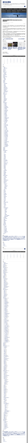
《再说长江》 (5, 405)
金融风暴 (5, 174)
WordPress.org (4, 441)
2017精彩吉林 (5, 425)
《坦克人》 (5, 210)
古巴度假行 (5, 86)
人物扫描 (4, 262)
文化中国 (5, 398)
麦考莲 (7, 240)
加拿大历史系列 (5, 267)
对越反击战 (5, 382)
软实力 (22, 239)
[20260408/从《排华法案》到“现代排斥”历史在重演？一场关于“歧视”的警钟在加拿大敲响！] (20, 44)
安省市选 (22, 237)
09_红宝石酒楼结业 (6, 330)
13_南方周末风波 (5, 146)
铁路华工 (5, 221)
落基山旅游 (5, 285)
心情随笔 (4, 77)
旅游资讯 (5, 399)
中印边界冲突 (5, 379)
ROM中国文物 (5, 177)
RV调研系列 (5, 152)
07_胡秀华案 (5, 312)
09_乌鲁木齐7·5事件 (6, 130)
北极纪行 (5, 84)
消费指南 (5, 167)
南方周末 (9, 237)
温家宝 (20, 238)
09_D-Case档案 (5, 128)
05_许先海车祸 (5, 307)
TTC (4, 153)
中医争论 (5, 155)
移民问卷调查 (5, 170)
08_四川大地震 (5, 121)
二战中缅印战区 (6, 381)
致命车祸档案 (4, 419)
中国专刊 (5, 290)
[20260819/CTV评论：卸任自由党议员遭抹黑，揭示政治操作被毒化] (5, 44)
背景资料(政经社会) (5, 150)
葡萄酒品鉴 (5, 100)
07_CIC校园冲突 (5, 311)
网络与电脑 (5, 217)
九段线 (18, 236)
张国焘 (4, 396)
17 (7, 256)
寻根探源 (5, 197)
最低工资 (12, 238)
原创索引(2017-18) (19, 10)
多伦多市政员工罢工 (6, 358)
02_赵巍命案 (5, 103)
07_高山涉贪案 (5, 315)
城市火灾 (5, 192)
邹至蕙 (24, 239)
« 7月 (3, 64)
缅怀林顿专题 (5, 99)
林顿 (16, 238)
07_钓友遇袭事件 (5, 314)
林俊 (14, 238)
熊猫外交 (24, 238)
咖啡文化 (5, 190)
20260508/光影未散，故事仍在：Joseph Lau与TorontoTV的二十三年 (15, 48)
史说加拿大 (5, 269)
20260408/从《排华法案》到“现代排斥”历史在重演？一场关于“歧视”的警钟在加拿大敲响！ (20, 48)
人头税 (19, 236)
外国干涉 (5, 357)
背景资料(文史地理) (5, 175)
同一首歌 (18, 237)
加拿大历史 (5, 268)
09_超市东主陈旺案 (6, 331)
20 (17, 256)
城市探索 (5, 191)
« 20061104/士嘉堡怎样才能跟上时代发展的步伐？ (8, 39)
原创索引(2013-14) (9, 10)
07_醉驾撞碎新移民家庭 (6, 313)
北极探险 (5, 400)
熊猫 (22, 238)
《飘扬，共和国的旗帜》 (7, 215)
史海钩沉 (5, 378)
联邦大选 (5, 171)
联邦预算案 (5, 172)
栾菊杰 (17, 238)
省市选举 (5, 168)
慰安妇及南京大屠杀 (6, 397)
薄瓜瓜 (14, 239)
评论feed (4, 440)
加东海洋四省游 (5, 83)
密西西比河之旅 (5, 87)
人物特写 (4, 264)
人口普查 (5, 352)
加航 (3, 237)
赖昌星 (18, 239)
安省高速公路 (5, 196)
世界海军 (5, 373)
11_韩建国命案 (5, 338)
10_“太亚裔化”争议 (6, 332)
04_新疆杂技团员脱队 (6, 107)
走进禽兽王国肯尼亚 (6, 286)
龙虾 (8, 240)
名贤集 (4, 189)
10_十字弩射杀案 (5, 334)
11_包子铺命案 (5, 336)
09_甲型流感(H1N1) (6, 329)
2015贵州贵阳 (5, 424)
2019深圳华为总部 (6, 427)
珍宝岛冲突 (5, 188)
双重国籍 (16, 237)
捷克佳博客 (7, 2)
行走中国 (4, 420)
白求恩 (7, 239)
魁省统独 (5, 418)
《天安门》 (5, 212)
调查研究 (16, 239)
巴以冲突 (5, 199)
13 (17, 255)
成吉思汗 (4, 238)
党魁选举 (5, 353)
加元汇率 (5, 354)
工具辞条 (5, 198)
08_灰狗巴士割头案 (6, 125)
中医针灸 (15, 236)
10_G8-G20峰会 (5, 333)
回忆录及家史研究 (5, 76)
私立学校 (5, 402)
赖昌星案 (5, 173)
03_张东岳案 (5, 104)
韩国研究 (5, 222)
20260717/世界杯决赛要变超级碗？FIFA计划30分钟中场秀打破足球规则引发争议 (10, 48)
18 (10, 256)
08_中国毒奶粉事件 (6, 316)
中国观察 (5, 78)
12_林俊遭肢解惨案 (6, 144)
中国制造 (5, 351)
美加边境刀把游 (5, 284)
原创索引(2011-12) (4, 10)
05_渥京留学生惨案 (6, 110)
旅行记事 (4, 82)
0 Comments (12, 22)
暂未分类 (4, 101)
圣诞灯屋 (19, 237)
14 (20, 255)
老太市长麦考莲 (5, 218)
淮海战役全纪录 (6, 216)
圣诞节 (20, 237)
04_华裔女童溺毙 (5, 106)
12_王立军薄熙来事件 (6, 145)
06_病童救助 (9, 236)
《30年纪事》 (5, 404)
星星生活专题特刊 (5, 289)
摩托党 (6, 238)
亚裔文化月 (5, 374)
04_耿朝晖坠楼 (5, 108)
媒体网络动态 (5, 194)
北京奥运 (4, 271)
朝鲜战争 (5, 383)
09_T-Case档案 (5, 129)
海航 (19, 238)
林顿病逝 (5, 166)
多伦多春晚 (5, 193)
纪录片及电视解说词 (6, 403)
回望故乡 (5, 291)
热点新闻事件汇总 (5, 102)
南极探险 (5, 85)
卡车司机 (13, 237)
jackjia (4, 22)
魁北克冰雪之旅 (5, 287)
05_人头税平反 (5, 109)
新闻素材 (4, 81)
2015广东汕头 (5, 423)
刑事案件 (21, 236)
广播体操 (5, 395)
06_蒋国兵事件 (5, 309)
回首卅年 (5, 292)
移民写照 (4, 147)
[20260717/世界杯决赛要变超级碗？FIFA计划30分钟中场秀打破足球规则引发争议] (10, 44)
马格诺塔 (4, 240)
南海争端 (11, 237)
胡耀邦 (4, 219)
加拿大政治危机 (5, 355)
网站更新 (4, 148)
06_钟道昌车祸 (5, 310)
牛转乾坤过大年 (5, 98)
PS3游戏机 (5, 176)
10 (7, 255)
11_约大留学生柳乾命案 (6, 337)
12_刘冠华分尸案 (5, 143)
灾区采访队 (5, 122)
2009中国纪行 (5, 421)
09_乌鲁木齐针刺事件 (6, 131)
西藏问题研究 (5, 220)
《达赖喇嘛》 (5, 214)
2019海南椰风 (5, 426)
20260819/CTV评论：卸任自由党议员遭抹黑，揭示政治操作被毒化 (5, 48)
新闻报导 (4, 80)
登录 (3, 438)
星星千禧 (5, 293)
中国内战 (5, 380)
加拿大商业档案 (5, 270)
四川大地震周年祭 (6, 356)
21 (20, 256)
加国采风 (4, 266)
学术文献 (5, 195)
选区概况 (5, 169)
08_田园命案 (5, 126)
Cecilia (12, 236)
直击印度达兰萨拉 (6, 88)
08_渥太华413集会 (6, 124)
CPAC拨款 (5, 151)
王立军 (4, 239)
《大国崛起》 (5, 211)
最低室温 (5, 165)
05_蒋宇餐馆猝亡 (5, 306)
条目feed (4, 439)
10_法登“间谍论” (5, 335)
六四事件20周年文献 (6, 375)
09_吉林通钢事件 (5, 132)
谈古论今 (4, 233)
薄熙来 (12, 239)
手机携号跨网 (5, 359)
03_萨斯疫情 (5, 105)
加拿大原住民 (5, 376)
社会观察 (5, 79)
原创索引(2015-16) (14, 10)
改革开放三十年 (5, 360)
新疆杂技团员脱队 (9, 238)
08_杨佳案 (5, 123)
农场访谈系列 (4, 265)
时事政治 (4, 288)
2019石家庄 (5, 232)
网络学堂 (4, 149)
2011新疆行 (5, 422)
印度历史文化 (5, 377)
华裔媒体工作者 (5, 263)
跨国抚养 (21, 239)
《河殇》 (5, 213)
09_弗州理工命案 (5, 328)
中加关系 (5, 154)
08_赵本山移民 (5, 127)
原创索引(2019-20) (24, 10)
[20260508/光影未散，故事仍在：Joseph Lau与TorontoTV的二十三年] (15, 44)
